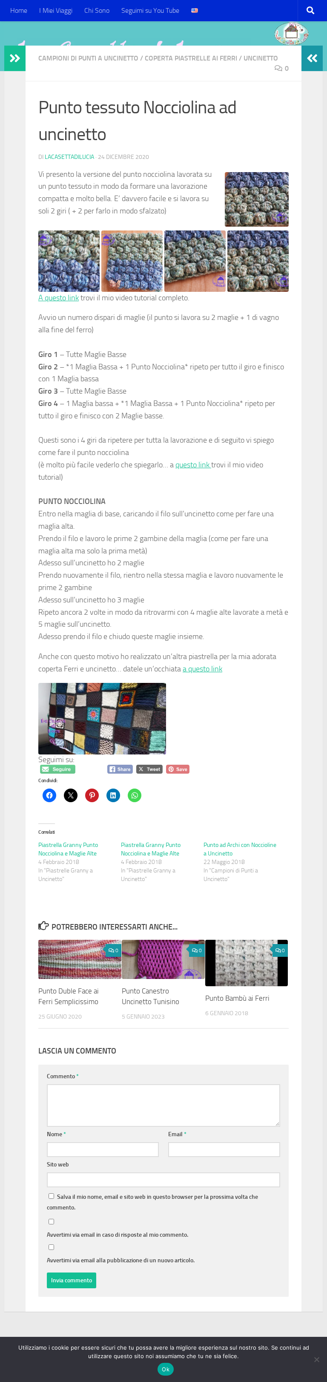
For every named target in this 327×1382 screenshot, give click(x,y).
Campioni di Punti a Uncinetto (88, 58)
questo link (193, 464)
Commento (63, 1076)
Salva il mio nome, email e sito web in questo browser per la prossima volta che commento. (152, 1202)
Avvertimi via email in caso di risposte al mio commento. (117, 1234)
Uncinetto (261, 58)
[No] (316, 1359)
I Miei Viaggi (55, 10)
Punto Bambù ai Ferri (237, 998)
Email (177, 1134)
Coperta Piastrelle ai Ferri (191, 58)
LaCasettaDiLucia (69, 157)
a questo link (202, 669)
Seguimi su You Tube (150, 10)
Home (18, 10)
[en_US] (194, 10)
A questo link (58, 297)
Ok (165, 1369)
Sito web (58, 1164)
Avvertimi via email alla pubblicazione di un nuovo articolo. (121, 1260)
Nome (56, 1134)
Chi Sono (96, 10)
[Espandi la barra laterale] (15, 58)
